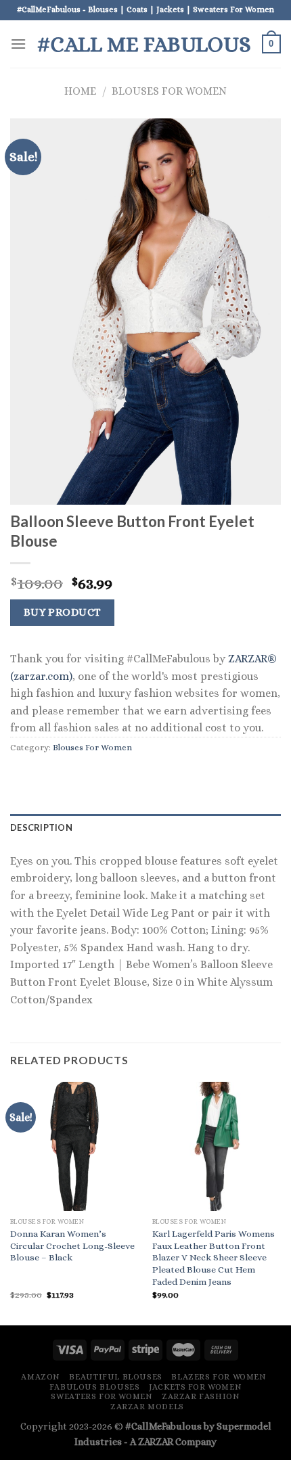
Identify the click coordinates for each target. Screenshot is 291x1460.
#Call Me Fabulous (144, 44)
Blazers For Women (218, 1377)
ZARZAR (155, 1441)
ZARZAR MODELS (147, 1406)
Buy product (63, 612)
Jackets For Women (195, 1387)
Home (80, 91)
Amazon (40, 1377)
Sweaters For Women (101, 1396)
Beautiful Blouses (115, 1377)
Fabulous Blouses (94, 1387)
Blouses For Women (169, 91)
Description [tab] (41, 827)
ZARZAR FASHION (201, 1396)
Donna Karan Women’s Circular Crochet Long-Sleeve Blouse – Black (72, 1245)
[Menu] (18, 43)
